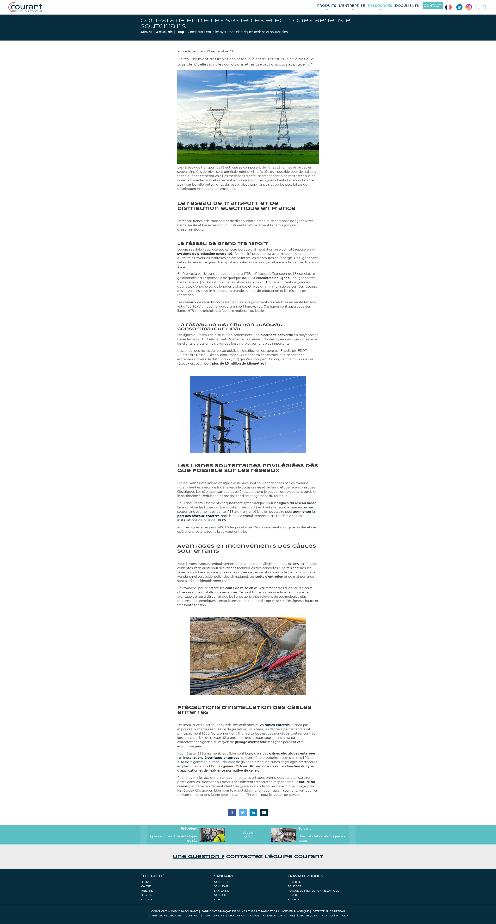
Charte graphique (243, 915)
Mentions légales (167, 915)
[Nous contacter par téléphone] (484, 7)
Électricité (152, 876)
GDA (345, 915)
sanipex (220, 894)
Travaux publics (305, 876)
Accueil (146, 32)
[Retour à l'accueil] (25, 7)
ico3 (217, 899)
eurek (292, 894)
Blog (180, 32)
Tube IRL (146, 890)
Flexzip (145, 881)
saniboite (221, 881)
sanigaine (221, 890)
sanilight (221, 886)
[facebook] (232, 812)
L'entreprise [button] (352, 6)
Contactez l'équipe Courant (248, 857)
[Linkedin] (459, 7)
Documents (407, 6)
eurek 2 (293, 899)
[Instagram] (468, 7)
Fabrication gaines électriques (290, 915)
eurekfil (294, 881)
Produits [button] (326, 6)
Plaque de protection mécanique (313, 890)
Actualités (164, 32)
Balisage (294, 886)
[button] (477, 7)
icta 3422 (147, 899)
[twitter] (243, 812)
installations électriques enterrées (211, 758)
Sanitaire (224, 876)
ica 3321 (145, 886)
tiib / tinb (147, 894)
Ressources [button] (380, 6)
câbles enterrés (277, 725)
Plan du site (213, 915)
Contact (432, 6)
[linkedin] (253, 812)
